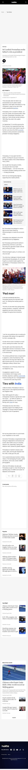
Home (2, 12)
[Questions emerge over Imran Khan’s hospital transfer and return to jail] (22, 630)
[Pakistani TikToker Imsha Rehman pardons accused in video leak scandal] (22, 537)
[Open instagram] (14, 750)
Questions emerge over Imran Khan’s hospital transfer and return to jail (10, 629)
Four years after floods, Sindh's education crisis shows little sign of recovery (18, 198)
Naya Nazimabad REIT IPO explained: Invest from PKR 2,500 (18, 206)
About (9, 754)
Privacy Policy (4, 754)
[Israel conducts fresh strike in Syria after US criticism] (22, 699)
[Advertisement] (14, 29)
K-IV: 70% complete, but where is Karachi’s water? (10, 618)
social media (21, 376)
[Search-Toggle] (26, 2)
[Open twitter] (23, 750)
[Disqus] (14, 507)
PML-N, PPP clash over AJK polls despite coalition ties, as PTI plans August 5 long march (19, 214)
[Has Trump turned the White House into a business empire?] (7, 221)
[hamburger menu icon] (3, 2)
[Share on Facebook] (12, 476)
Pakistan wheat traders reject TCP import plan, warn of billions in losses (9, 558)
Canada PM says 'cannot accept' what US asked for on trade (10, 709)
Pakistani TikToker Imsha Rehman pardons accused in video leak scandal (10, 536)
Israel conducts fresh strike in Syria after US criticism (9, 699)
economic (20, 130)
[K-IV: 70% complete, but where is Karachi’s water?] (22, 619)
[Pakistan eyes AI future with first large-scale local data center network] (7, 190)
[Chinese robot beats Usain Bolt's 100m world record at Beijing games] (22, 608)
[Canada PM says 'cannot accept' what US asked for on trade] (22, 708)
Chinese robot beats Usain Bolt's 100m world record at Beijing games (10, 607)
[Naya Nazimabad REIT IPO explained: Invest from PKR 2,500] (7, 206)
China (10, 402)
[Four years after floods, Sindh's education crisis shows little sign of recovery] (7, 198)
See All (14, 717)
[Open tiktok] (20, 750)
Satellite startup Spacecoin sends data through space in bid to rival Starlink (9, 569)
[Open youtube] (17, 750)
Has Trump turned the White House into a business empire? (18, 221)
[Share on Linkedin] (19, 476)
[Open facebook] (11, 750)
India (18, 383)
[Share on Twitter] (16, 476)
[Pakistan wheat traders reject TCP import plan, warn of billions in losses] (22, 559)
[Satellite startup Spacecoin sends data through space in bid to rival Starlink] (22, 570)
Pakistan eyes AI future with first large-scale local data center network (18, 190)
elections (15, 108)
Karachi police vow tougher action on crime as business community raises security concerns (9, 547)
